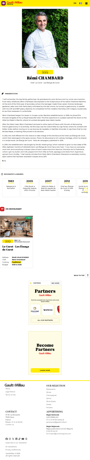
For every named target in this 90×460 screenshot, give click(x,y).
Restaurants (50, 389)
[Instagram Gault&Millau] (10, 439)
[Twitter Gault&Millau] (13, 439)
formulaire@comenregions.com (58, 434)
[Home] (14, 2)
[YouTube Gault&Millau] (23, 439)
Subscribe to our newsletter (16, 443)
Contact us (9, 425)
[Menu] (86, 3)
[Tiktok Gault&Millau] (19, 439)
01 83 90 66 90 (51, 431)
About (7, 389)
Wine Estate (51, 401)
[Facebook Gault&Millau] (6, 439)
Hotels (48, 404)
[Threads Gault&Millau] (26, 439)
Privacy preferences (13, 450)
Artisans (49, 408)
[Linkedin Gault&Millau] (16, 439)
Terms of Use (10, 395)
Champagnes (51, 395)
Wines (48, 392)
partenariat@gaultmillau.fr (56, 422)
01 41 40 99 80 (17, 422)
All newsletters (11, 447)
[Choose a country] (80, 3)
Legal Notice (10, 392)
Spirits (48, 398)
